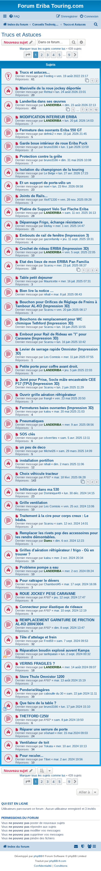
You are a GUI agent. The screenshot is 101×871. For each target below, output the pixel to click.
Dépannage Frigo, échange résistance (51, 222)
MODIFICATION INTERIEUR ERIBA (48, 117)
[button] (28, 55)
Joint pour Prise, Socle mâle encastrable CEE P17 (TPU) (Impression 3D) (55, 382)
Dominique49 (52, 493)
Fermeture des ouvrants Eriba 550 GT (51, 130)
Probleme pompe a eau (39, 567)
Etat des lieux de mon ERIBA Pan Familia (54, 262)
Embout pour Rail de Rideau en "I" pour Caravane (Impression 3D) (50, 336)
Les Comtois (52, 357)
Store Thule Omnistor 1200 (42, 677)
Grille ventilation (33, 503)
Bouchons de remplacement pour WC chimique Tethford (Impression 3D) (48, 321)
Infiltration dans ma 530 (39, 489)
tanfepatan (51, 654)
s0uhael (49, 733)
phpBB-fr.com (57, 860)
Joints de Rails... (34, 196)
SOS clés (27, 434)
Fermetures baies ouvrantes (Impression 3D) (56, 408)
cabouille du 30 (53, 693)
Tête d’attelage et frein (38, 637)
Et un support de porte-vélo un (45, 183)
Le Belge (49, 173)
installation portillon (37, 460)
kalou (47, 411)
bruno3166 (51, 147)
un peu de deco (33, 447)
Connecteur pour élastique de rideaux (51, 607)
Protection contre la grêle (41, 156)
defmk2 (49, 133)
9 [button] (69, 54)
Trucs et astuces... (35, 72)
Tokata (48, 746)
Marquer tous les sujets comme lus (42, 48)
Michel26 (49, 451)
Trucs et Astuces (21, 35)
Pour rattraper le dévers (39, 581)
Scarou (48, 265)
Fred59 (48, 640)
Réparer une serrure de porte (44, 729)
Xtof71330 (50, 199)
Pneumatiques (32, 421)
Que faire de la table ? (38, 703)
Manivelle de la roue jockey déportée (50, 88)
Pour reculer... (31, 756)
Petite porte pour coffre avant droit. (49, 366)
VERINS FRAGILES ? (37, 664)
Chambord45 (52, 584)
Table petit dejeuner (36, 278)
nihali (47, 294)
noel (46, 186)
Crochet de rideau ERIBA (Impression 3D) (54, 249)
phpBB (38, 856)
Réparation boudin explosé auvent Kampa (54, 650)
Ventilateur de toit (34, 742)
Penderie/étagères (35, 690)
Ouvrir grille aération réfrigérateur (48, 395)
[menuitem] (14, 16)
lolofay (48, 225)
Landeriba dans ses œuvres (43, 101)
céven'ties (50, 437)
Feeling (48, 76)
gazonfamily (52, 239)
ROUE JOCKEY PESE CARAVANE (48, 594)
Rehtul (48, 91)
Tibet (47, 759)
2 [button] (42, 54)
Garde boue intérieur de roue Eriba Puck (53, 143)
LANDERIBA (52, 105)
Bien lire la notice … (37, 291)
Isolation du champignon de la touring (52, 170)
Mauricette (51, 281)
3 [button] (47, 54)
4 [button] (53, 54)
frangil (48, 398)
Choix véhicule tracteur (39, 474)
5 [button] (59, 54)
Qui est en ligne (14, 803)
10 (96, 109)
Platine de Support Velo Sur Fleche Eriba (54, 209)
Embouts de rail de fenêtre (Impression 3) (54, 235)
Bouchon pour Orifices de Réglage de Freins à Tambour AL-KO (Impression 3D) (56, 304)
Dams (48, 540)
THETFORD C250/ (34, 716)
